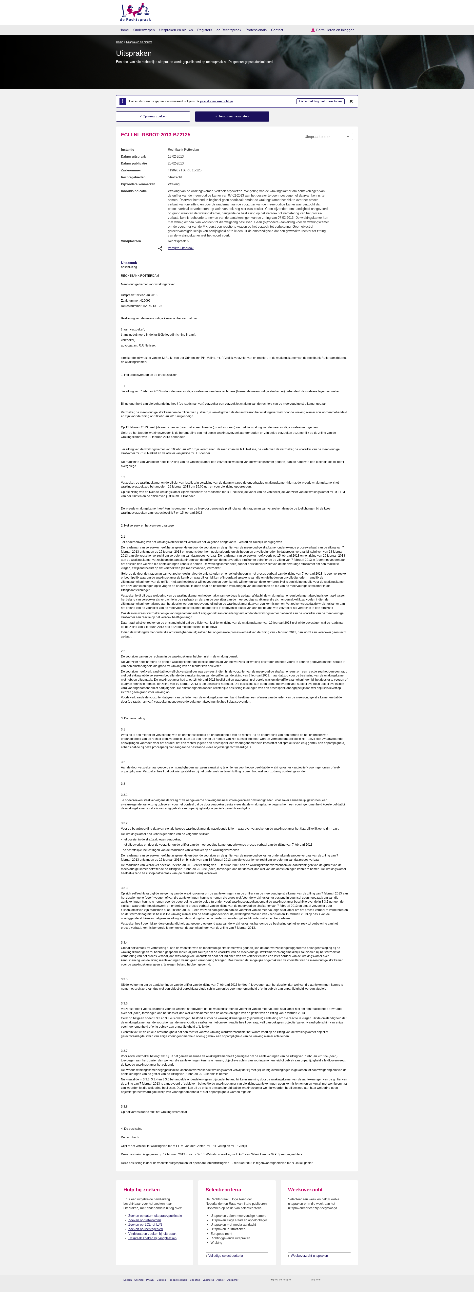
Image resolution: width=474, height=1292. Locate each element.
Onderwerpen (144, 30)
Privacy (150, 1279)
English (127, 1279)
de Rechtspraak (229, 30)
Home (124, 30)
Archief (220, 1279)
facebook (331, 1279)
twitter (324, 1279)
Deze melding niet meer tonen (320, 101)
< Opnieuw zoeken (153, 116)
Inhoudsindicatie (134, 191)
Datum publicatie (134, 163)
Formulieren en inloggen (335, 30)
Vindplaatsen (131, 241)
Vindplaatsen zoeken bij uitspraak (152, 1234)
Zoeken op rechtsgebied (145, 1229)
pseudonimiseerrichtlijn (216, 101)
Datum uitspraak (133, 156)
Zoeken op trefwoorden (144, 1220)
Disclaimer (232, 1279)
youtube (350, 1279)
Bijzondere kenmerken (138, 184)
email (301, 1279)
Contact (277, 30)
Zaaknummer (131, 170)
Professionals (256, 30)
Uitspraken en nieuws (176, 30)
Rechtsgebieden (133, 177)
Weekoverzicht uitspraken (309, 1255)
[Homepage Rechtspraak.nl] (133, 11)
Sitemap (139, 1279)
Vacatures (208, 1279)
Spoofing (195, 1279)
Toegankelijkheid (177, 1279)
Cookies (161, 1279)
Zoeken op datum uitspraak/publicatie (155, 1216)
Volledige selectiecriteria (225, 1255)
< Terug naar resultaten (232, 116)
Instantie (127, 149)
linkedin (344, 1279)
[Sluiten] (351, 101)
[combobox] (327, 136)
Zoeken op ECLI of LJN (145, 1224)
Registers (204, 30)
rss (295, 1279)
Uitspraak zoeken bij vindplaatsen (152, 1238)
